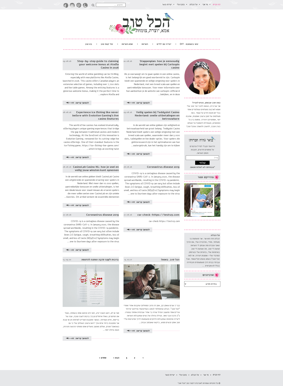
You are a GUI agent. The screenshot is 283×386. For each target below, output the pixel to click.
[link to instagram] (72, 5)
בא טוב (88, 44)
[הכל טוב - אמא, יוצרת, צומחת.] (141, 23)
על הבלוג (193, 4)
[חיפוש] (94, 4)
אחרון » (102, 357)
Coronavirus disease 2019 (163, 167)
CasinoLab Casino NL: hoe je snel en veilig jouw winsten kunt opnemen (96, 168)
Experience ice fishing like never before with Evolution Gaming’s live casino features (95, 115)
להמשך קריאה (143, 102)
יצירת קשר (167, 4)
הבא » (116, 357)
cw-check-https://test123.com (158, 214)
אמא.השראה (127, 44)
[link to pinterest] (79, 5)
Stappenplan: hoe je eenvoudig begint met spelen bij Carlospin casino (159, 64)
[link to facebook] (66, 5)
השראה (145, 44)
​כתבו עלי (181, 4)
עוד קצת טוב (107, 44)
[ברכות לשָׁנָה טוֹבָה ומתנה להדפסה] (91, 282)
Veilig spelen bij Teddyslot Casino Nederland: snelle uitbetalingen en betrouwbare (157, 115)
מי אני (205, 4)
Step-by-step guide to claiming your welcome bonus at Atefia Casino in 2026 (98, 64)
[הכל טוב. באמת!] (152, 278)
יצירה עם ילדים (164, 44)
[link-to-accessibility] (85, 5)
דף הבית (216, 4)
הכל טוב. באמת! (170, 259)
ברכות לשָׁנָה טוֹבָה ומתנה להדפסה (100, 259)
